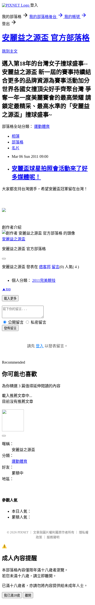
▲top (6, 289)
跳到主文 (10, 51)
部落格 (17, 142)
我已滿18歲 (12, 595)
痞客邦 (45, 267)
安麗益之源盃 (13, 239)
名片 (15, 148)
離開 (28, 595)
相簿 (15, 136)
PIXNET (23, 532)
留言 (55, 267)
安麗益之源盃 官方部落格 (46, 37)
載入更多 (10, 298)
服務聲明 (53, 537)
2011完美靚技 (44, 280)
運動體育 (42, 126)
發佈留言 (10, 328)
